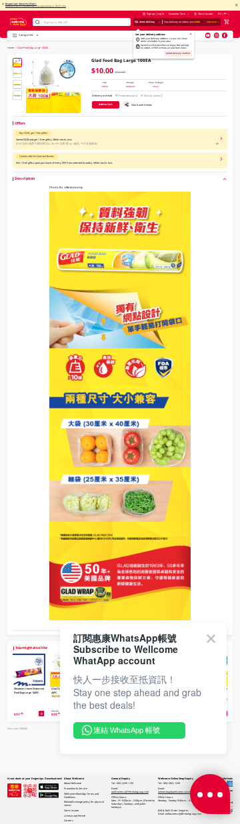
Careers (68, 820)
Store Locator (205, 13)
